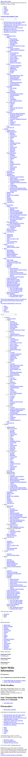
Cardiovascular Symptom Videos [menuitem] (18, 188)
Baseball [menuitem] (12, 133)
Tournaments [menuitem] (13, 99)
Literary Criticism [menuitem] (14, 58)
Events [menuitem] (11, 105)
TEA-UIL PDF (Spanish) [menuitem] (16, 291)
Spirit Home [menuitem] (10, 234)
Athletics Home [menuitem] (11, 130)
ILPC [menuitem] (11, 89)
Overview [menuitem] (12, 321)
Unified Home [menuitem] (10, 245)
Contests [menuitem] (9, 51)
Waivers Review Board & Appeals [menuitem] (18, 269)
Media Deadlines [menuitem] (11, 253)
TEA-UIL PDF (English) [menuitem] (16, 289)
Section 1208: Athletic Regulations (12, 682)
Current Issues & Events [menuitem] (16, 55)
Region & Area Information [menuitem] (13, 224)
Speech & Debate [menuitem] (11, 92)
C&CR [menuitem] (8, 237)
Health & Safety (11, 473)
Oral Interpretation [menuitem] (14, 95)
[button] (1, 302)
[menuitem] (14, 22)
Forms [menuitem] (11, 110)
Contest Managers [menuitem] (14, 84)
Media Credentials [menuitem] (11, 255)
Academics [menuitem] (6, 34)
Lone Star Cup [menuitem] (10, 127)
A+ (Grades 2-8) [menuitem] (11, 102)
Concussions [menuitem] (13, 185)
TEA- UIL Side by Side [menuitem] (13, 238)
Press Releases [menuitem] (10, 251)
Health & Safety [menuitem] (11, 175)
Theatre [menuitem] (9, 74)
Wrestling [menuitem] (12, 151)
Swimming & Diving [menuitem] (15, 143)
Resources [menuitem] (12, 91)
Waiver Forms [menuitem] (13, 271)
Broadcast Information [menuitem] (12, 254)
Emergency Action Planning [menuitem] (17, 176)
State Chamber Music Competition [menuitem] (18, 214)
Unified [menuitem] (5, 244)
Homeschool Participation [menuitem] (13, 285)
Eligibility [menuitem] (9, 265)
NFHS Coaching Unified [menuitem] (13, 247)
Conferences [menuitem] (10, 47)
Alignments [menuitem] (13, 122)
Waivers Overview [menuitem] (14, 579)
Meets (9, 320)
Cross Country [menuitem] (13, 136)
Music (5, 504)
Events (9, 507)
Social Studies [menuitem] (13, 61)
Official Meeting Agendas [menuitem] (13, 279)
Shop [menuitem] (5, 12)
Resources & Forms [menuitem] (15, 85)
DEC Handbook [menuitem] (11, 293)
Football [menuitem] (12, 137)
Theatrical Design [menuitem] (14, 78)
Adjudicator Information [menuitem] (16, 82)
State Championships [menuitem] (12, 241)
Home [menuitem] (5, 6)
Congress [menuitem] (12, 98)
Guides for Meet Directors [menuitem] (16, 107)
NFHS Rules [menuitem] (10, 236)
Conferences (10, 331)
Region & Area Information (14, 528)
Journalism (10, 376)
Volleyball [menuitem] (12, 148)
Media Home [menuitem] (10, 250)
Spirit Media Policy (8, 703)
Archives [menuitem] (12, 123)
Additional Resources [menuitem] (15, 124)
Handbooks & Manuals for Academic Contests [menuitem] (16, 115)
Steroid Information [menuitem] (15, 181)
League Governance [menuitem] (12, 278)
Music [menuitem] (5, 203)
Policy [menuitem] (5, 258)
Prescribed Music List (12, 524)
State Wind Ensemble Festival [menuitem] (17, 217)
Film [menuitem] (11, 81)
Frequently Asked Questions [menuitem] (17, 276)
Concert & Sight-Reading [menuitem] (16, 213)
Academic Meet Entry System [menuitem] (17, 45)
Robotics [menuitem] (12, 71)
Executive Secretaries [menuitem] (15, 226)
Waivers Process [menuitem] (14, 268)
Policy (5, 568)
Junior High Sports (12, 451)
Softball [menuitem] (12, 141)
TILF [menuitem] (8, 126)
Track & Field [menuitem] (13, 147)
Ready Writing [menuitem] (13, 60)
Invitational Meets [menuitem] (14, 40)
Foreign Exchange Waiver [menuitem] (16, 584)
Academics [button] (7, 317)
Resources (10, 406)
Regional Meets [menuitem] (14, 43)
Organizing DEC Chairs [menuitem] (16, 296)
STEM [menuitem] (8, 64)
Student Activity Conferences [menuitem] (17, 50)
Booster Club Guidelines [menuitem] (13, 195)
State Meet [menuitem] (12, 44)
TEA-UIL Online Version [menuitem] (16, 288)
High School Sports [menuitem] (11, 131)
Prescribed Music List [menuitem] (12, 222)
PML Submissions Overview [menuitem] (17, 223)
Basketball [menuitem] (12, 134)
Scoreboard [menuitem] (9, 200)
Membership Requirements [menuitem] (13, 283)
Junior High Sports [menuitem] (11, 153)
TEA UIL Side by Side (13, 599)
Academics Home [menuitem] (11, 36)
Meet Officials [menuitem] (13, 38)
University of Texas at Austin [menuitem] (11, 742)
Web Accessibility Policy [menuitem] (10, 741)
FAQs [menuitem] (8, 240)
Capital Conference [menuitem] (14, 48)
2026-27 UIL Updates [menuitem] (12, 261)
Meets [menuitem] (8, 37)
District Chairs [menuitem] (10, 192)
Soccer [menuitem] (11, 140)
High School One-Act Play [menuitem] (16, 75)
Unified (6, 551)
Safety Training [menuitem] (14, 178)
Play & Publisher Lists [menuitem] (15, 79)
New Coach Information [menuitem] (16, 100)
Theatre (9, 362)
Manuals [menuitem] (9, 198)
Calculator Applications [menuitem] (15, 65)
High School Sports (12, 428)
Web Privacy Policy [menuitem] (8, 739)
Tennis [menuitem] (11, 145)
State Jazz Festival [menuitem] (14, 216)
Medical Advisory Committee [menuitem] (17, 179)
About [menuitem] (5, 8)
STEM (9, 351)
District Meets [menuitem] (13, 41)
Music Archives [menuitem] (11, 229)
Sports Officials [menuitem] (10, 172)
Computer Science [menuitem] (14, 67)
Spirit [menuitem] (5, 233)
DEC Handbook (11, 606)
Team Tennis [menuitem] (13, 144)
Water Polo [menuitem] (12, 150)
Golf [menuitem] (11, 138)
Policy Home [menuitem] (10, 260)
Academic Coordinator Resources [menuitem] (18, 119)
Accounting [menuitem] (13, 54)
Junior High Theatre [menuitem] (15, 76)
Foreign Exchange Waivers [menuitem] (16, 272)
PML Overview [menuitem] (14, 525)
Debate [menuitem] (11, 96)
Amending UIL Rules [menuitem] (12, 282)
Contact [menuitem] (6, 11)
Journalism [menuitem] (9, 86)
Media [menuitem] (5, 248)
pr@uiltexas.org (4, 655)
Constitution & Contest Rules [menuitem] (14, 262)
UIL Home (6, 614)
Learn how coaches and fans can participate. (11, 755)
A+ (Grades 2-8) (11, 394)
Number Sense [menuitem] (13, 69)
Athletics (6, 424)
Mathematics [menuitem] (13, 68)
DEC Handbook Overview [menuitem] (16, 295)
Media (5, 556)
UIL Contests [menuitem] (13, 88)
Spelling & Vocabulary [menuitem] (15, 62)
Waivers (9, 577)
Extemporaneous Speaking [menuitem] (16, 93)
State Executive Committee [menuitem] (13, 281)
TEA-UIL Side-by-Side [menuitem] (12, 286)
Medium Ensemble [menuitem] (14, 210)
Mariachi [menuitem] (12, 209)
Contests (9, 337)
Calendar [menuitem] (6, 9)
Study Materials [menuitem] (14, 117)
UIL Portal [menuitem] (6, 13)
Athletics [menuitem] (6, 129)
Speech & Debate (11, 383)
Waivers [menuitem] (9, 193)
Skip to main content (6, 1)
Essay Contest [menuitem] (13, 57)
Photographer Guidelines (10, 709)
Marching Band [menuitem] (14, 207)
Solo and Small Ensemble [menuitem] (16, 212)
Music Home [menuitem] (10, 205)
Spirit (5, 538)
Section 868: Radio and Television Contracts (15, 680)
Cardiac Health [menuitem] (13, 186)
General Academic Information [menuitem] (17, 113)
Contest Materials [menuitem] (14, 53)
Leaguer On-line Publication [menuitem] (14, 257)
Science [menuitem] (12, 72)
